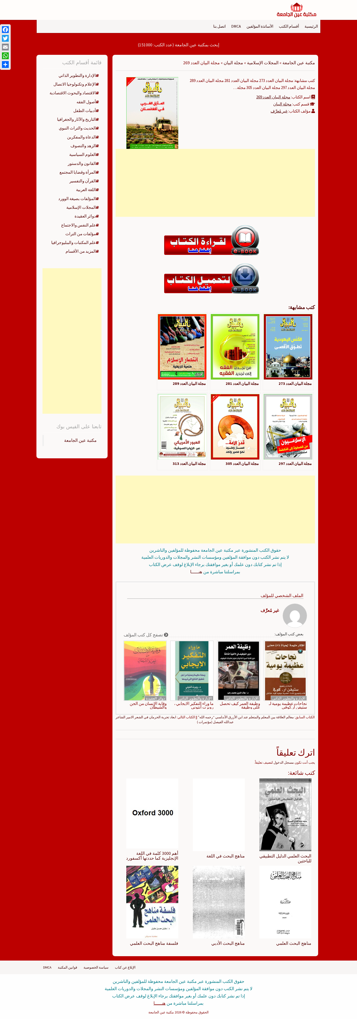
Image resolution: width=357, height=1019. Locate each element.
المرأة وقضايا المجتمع (78, 172)
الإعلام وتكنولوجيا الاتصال (74, 84)
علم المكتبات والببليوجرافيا (73, 242)
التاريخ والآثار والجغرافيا (76, 119)
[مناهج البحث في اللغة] (219, 814)
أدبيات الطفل (84, 110)
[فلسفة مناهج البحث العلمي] (152, 901)
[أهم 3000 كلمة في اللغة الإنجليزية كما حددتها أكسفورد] (152, 813)
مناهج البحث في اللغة (225, 856)
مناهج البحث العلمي (293, 943)
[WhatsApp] (5, 55)
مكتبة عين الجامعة (298, 62)
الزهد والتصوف (83, 145)
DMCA (236, 26)
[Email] (5, 47)
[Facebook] (5, 29)
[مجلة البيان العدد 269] (152, 112)
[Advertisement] (215, 183)
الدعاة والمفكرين (81, 137)
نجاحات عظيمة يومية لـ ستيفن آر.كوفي (288, 705)
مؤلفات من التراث (80, 233)
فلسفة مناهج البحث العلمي (154, 943)
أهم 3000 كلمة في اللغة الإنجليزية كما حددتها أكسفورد (152, 855)
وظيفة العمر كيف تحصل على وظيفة (240, 705)
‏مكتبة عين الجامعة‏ (80, 440)
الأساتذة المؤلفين (259, 26)
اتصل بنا (219, 26)
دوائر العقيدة (155, 698)
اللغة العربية (86, 189)
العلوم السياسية (82, 154)
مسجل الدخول (283, 762)
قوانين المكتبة (67, 967)
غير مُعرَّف (279, 111)
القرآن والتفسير (82, 181)
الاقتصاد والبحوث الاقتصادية (73, 93)
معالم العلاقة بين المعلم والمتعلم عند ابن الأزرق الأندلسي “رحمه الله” (246, 717)
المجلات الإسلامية (263, 62)
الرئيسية (311, 26)
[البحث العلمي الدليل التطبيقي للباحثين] (285, 814)
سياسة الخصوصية (96, 967)
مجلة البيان (233, 62)
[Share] (5, 64)
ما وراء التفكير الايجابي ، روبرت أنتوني (193, 705)
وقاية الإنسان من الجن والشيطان (148, 705)
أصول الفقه (86, 102)
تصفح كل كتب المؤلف (144, 635)
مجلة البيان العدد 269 (273, 97)
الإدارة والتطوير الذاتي (288, 698)
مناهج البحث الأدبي (228, 943)
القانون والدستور (82, 163)
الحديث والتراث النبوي (77, 128)
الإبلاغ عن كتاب (125, 967)
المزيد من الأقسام (81, 251)
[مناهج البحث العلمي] (285, 901)
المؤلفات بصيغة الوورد (77, 198)
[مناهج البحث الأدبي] (219, 901)
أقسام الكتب (289, 26)
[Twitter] (5, 38)
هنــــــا (196, 571)
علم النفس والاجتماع (78, 225)
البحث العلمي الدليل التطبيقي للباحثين (285, 858)
